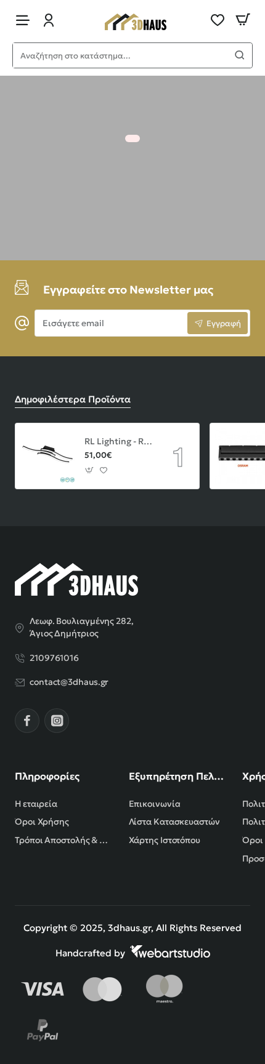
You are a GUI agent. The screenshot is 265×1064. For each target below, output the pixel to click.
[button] (90, 470)
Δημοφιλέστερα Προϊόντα (73, 399)
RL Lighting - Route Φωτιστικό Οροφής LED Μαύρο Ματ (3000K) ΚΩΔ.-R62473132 (119, 441)
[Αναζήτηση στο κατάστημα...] (239, 55)
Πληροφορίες (47, 776)
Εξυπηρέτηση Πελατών (178, 776)
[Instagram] (56, 720)
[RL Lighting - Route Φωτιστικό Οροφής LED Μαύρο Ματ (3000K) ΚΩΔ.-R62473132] (48, 456)
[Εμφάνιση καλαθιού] (242, 20)
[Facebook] (27, 720)
